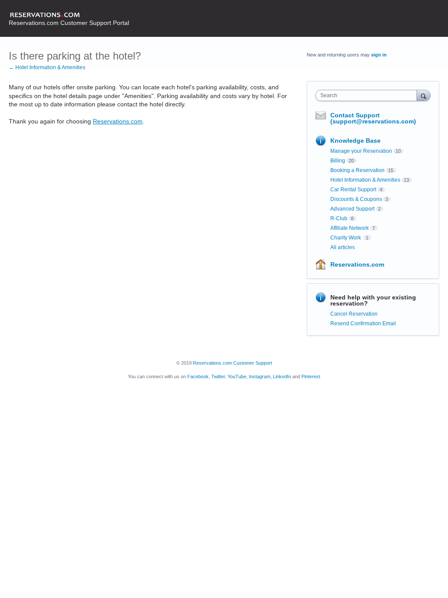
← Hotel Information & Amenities (47, 67)
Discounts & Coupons (356, 199)
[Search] (423, 95)
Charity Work (346, 238)
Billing (337, 161)
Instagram (259, 376)
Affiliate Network (349, 228)
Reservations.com (118, 121)
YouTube (237, 376)
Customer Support (252, 363)
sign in (379, 54)
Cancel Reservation (354, 314)
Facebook (198, 376)
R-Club (338, 218)
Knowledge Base (355, 140)
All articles (342, 247)
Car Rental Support (353, 189)
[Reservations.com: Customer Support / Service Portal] (69, 15)
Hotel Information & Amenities (365, 180)
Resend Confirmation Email (363, 323)
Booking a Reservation (357, 170)
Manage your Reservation (361, 151)
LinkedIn (282, 376)
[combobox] (368, 95)
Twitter (218, 376)
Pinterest (310, 376)
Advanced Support (352, 209)
